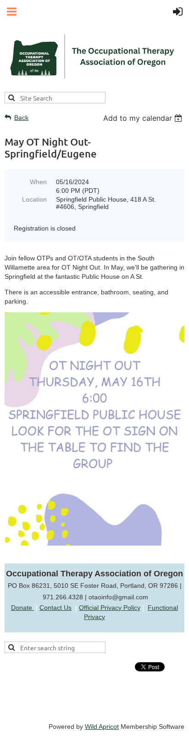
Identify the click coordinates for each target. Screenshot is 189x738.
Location (34, 199)
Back (21, 117)
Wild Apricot (102, 726)
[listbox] (143, 118)
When (38, 182)
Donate (22, 607)
